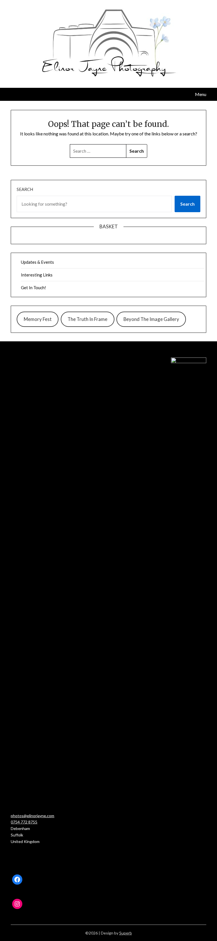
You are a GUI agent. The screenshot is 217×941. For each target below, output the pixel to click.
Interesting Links (37, 274)
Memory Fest (38, 319)
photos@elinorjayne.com (32, 815)
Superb (125, 933)
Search (25, 189)
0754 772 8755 (24, 821)
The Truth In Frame (87, 319)
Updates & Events (37, 262)
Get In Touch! (33, 287)
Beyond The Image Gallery (151, 319)
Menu (200, 94)
